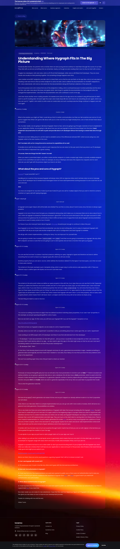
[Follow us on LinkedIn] (16, 535)
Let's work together (91, 8)
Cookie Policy (79, 530)
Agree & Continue (92, 545)
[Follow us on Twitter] (20, 535)
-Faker (92, 410)
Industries (66, 8)
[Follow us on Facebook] (24, 535)
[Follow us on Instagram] (27, 535)
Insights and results (78, 8)
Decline (104, 545)
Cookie (44, 546)
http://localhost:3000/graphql (27, 323)
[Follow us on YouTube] (35, 535)
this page (54, 224)
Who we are (35, 8)
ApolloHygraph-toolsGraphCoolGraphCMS (31, 453)
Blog (46, 533)
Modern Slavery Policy (82, 537)
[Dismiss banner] (103, 2)
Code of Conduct (80, 533)
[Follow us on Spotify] (31, 535)
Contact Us (48, 526)
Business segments (55, 8)
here (64, 419)
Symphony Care (49, 530)
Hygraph (20, 174)
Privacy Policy (52, 546)
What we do (44, 8)
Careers (101, 8)
